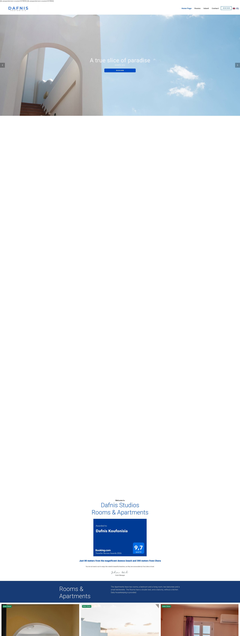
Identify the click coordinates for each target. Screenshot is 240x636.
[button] (2, 65)
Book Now (120, 70)
